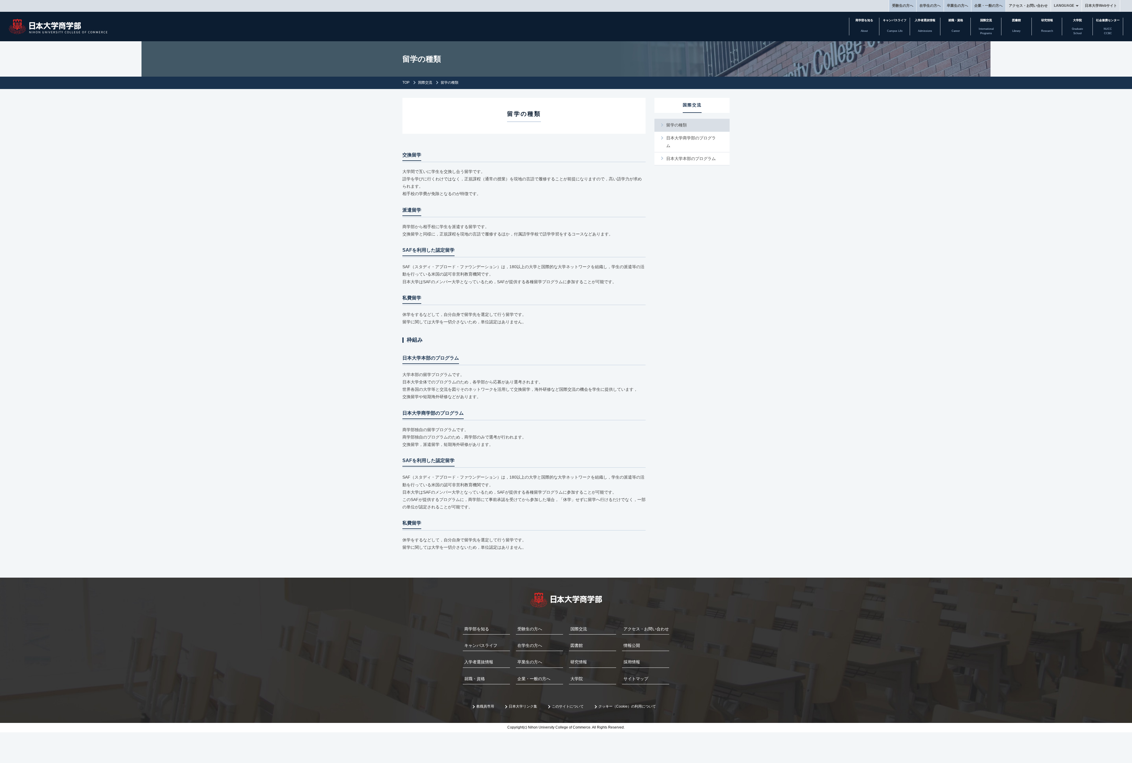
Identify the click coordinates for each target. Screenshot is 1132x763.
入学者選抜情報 (478, 662)
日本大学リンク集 (523, 706)
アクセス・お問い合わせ (1028, 6)
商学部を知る (476, 629)
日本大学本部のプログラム (691, 158)
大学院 (576, 678)
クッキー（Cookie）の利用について (627, 706)
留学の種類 (676, 125)
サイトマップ (635, 678)
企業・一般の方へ (988, 6)
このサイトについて (568, 706)
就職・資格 (474, 678)
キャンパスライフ (480, 645)
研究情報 (578, 662)
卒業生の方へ (957, 6)
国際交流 (425, 82)
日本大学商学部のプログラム (691, 142)
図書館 (576, 645)
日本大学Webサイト (1101, 6)
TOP (405, 82)
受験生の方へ (902, 6)
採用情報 (631, 662)
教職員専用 (485, 706)
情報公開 (631, 645)
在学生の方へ (930, 6)
